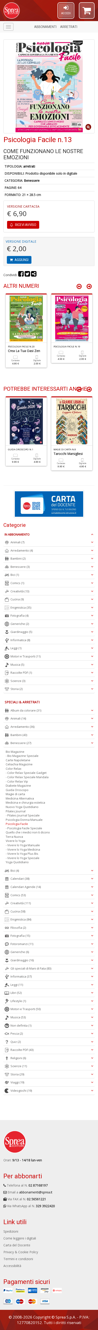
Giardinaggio (21, 632)
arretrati (29, 166)
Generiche (19, 624)
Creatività (19, 591)
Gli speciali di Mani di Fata (30, 968)
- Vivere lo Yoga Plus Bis (22, 854)
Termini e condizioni (18, 1259)
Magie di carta (15, 794)
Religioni (18, 1058)
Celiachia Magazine (19, 764)
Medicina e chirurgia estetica (25, 802)
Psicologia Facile (17, 824)
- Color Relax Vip (17, 781)
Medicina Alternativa (20, 798)
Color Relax (13, 769)
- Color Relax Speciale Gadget (26, 773)
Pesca (16, 1033)
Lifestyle (18, 1001)
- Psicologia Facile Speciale (24, 828)
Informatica (20, 640)
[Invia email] (33, 275)
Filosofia (18, 928)
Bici (14, 575)
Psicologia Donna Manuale (24, 820)
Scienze (17, 681)
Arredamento (21, 550)
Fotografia (19, 615)
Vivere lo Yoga (15, 841)
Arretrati (68, 27)
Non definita (20, 1025)
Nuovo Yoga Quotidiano (22, 807)
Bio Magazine (15, 752)
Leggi (15, 648)
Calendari (19, 879)
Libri (16, 993)
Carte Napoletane (18, 760)
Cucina (17, 599)
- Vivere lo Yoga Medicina (23, 849)
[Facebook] (21, 275)
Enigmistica (20, 607)
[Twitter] (27, 275)
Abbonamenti (45, 27)
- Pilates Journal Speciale (23, 815)
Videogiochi (21, 1090)
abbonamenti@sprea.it (35, 1192)
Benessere (32, 180)
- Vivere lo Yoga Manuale (23, 845)
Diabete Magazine (18, 785)
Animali (17, 542)
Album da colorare (25, 710)
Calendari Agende (25, 887)
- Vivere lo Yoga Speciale (22, 858)
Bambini (18, 558)
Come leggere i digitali (19, 1238)
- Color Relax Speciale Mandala (27, 777)
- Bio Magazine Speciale (22, 756)
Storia (16, 689)
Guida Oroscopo (17, 790)
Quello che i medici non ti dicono (28, 832)
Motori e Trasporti (25, 656)
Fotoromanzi (21, 944)
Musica (17, 664)
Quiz (15, 1042)
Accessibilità (12, 1266)
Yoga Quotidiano (17, 862)
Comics (17, 583)
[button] (87, 12)
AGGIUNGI (21, 260)
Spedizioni (10, 1231)
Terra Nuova (14, 837)
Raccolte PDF (21, 672)
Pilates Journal (16, 811)
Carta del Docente (16, 1245)
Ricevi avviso (25, 225)
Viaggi (17, 1082)
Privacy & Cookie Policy (20, 1252)
